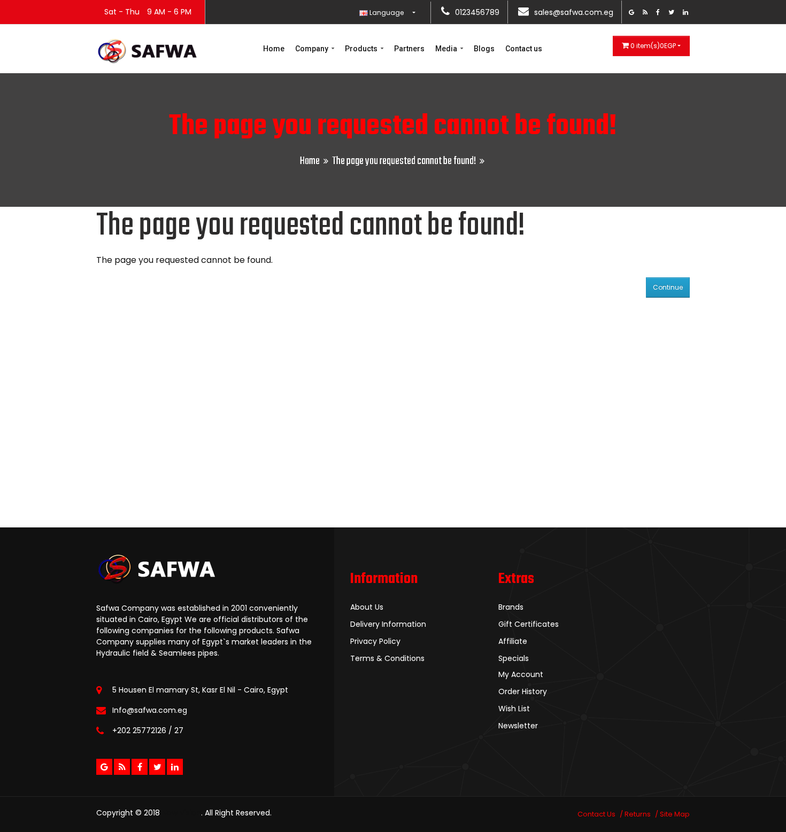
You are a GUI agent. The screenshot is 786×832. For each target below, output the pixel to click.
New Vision (181, 812)
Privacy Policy (375, 641)
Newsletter (518, 725)
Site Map (675, 814)
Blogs (484, 48)
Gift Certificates (528, 624)
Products (362, 48)
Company (312, 48)
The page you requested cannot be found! (404, 161)
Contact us (523, 48)
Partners (409, 48)
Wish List (514, 708)
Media (447, 48)
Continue (668, 287)
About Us (366, 607)
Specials (513, 658)
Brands (510, 607)
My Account (520, 674)
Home (273, 48)
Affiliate (512, 641)
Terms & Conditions (387, 658)
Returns (638, 814)
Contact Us (596, 814)
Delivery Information (388, 624)
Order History (522, 691)
